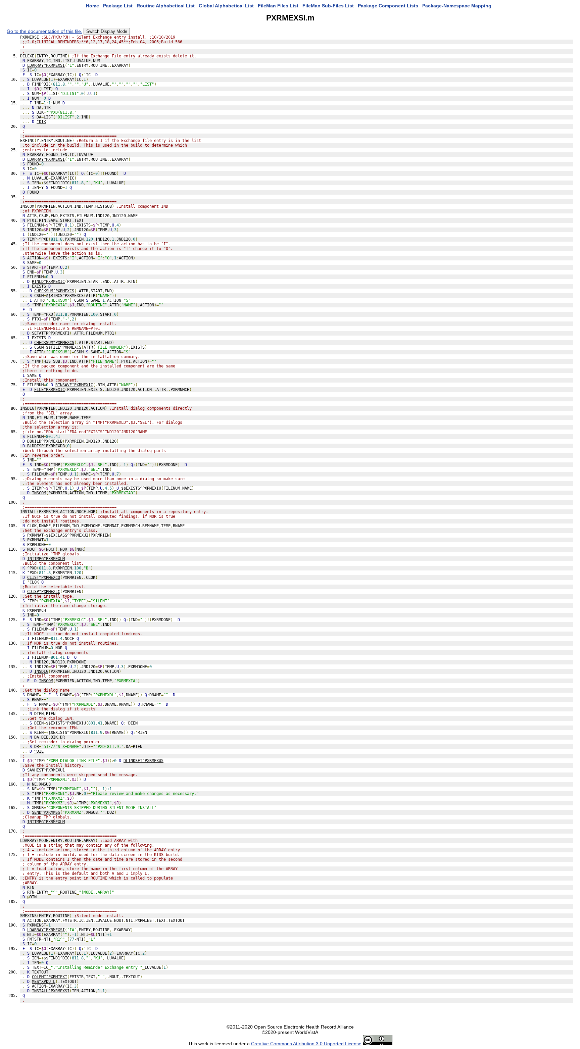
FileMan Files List (278, 5)
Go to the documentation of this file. (44, 31)
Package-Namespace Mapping (456, 5)
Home (92, 5)
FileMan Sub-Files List (328, 5)
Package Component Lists (388, 5)
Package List (118, 5)
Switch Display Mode (106, 31)
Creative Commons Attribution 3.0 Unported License (306, 1043)
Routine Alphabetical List (166, 5)
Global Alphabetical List (226, 5)
